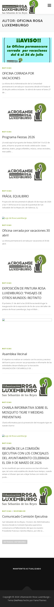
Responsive (19, 511)
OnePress (18, 600)
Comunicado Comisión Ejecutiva (25, 516)
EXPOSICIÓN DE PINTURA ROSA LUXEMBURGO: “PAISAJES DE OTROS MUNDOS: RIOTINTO (23, 293)
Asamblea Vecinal (14, 354)
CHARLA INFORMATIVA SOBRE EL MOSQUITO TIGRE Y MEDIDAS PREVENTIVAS (25, 412)
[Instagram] (30, 576)
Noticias (7, 68)
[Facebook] (23, 576)
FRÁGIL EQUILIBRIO (15, 196)
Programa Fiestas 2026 (18, 137)
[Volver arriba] (27, 590)
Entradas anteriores (15, 542)
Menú (49, 5)
